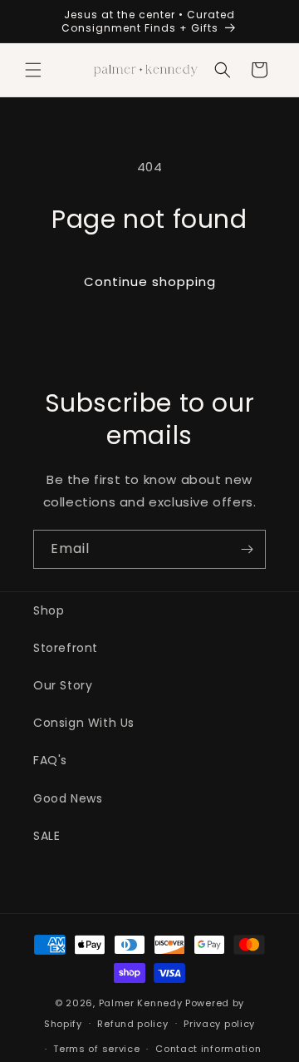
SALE (46, 835)
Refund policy (132, 1023)
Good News (67, 798)
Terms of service (96, 1048)
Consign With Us (84, 722)
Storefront (65, 648)
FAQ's (50, 760)
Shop (48, 610)
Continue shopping (150, 281)
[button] (33, 70)
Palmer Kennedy (141, 1003)
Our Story (62, 685)
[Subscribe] (246, 549)
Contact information (208, 1048)
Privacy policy (219, 1023)
